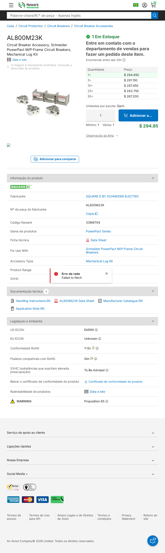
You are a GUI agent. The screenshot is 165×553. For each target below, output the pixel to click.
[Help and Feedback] (152, 540)
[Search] (154, 15)
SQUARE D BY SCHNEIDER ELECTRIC (112, 196)
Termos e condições (104, 517)
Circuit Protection (30, 26)
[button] (11, 5)
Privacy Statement (128, 517)
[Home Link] (35, 5)
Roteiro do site (150, 517)
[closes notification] (106, 273)
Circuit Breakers (58, 26)
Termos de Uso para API (39, 517)
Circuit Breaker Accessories (93, 26)
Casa (10, 26)
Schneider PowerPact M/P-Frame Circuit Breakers (114, 250)
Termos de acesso (14, 517)
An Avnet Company (19, 541)
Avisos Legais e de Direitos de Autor (75, 517)
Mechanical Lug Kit (99, 261)
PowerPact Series (98, 231)
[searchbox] (79, 15)
